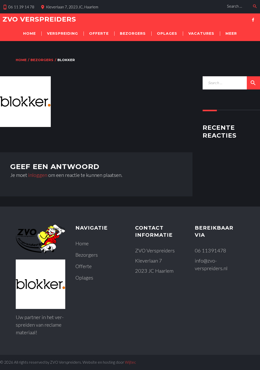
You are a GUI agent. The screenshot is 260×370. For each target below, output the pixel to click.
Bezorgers (133, 33)
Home (29, 33)
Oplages (167, 33)
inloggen (37, 175)
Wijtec (130, 362)
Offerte (99, 33)
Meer (231, 33)
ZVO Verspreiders (39, 19)
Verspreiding (62, 33)
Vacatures (201, 33)
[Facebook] (253, 20)
